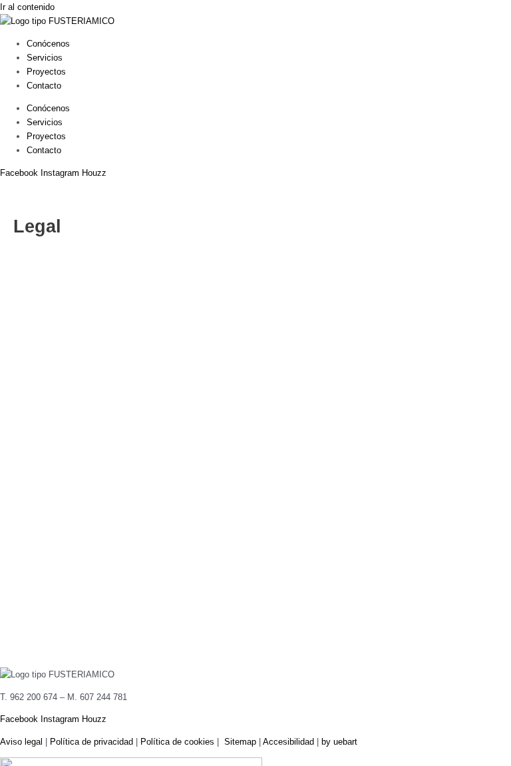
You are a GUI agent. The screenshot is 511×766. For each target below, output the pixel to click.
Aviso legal (21, 742)
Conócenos (48, 44)
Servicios (45, 58)
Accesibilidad (288, 742)
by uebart (339, 742)
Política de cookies (177, 742)
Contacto (44, 86)
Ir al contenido (27, 7)
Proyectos (46, 72)
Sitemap (240, 742)
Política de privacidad (91, 742)
